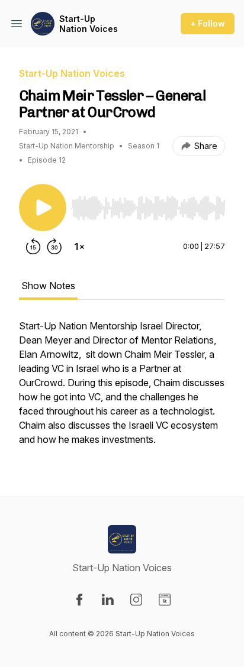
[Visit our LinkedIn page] (108, 600)
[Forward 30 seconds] (54, 246)
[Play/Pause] (42, 207)
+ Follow (207, 23)
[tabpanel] (122, 388)
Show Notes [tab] (48, 286)
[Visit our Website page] (165, 600)
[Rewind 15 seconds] (33, 246)
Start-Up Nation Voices (88, 24)
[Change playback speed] (79, 246)
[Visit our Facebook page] (79, 600)
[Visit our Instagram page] (136, 600)
